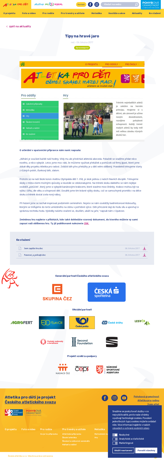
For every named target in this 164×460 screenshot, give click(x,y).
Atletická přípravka (71, 434)
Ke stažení (155, 13)
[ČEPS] (82, 369)
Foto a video (29, 13)
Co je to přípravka (48, 434)
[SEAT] (112, 341)
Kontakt (81, 4)
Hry (96, 437)
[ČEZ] (57, 292)
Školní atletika (69, 437)
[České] (112, 322)
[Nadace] (59, 369)
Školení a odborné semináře (76, 441)
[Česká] (107, 292)
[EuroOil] (51, 322)
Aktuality (137, 13)
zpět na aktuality (20, 26)
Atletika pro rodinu (148, 400)
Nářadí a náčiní (69, 445)
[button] (115, 435)
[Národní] (105, 369)
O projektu (9, 13)
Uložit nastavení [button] (123, 450)
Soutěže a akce (116, 13)
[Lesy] (142, 322)
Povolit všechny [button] (146, 450)
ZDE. (86, 223)
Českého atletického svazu (30, 402)
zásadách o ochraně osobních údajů (130, 428)
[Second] (82, 341)
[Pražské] (51, 341)
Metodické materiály (104, 434)
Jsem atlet (153, 404)
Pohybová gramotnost (146, 396)
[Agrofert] (21, 322)
